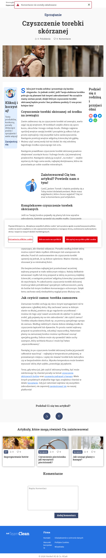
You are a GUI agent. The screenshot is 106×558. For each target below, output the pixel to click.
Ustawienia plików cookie (20, 239)
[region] (53, 233)
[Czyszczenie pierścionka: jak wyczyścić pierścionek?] (53, 451)
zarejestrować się (58, 386)
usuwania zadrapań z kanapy (58, 376)
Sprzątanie (32, 382)
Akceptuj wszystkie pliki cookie (81, 239)
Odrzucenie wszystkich (50, 239)
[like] (46, 416)
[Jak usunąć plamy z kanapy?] (87, 451)
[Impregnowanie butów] (19, 451)
